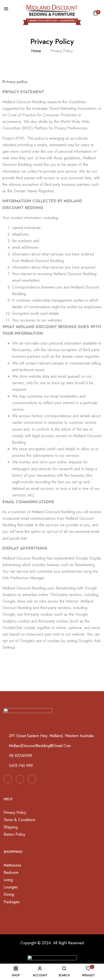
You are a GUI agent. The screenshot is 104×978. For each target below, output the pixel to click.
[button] (96, 14)
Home (36, 51)
